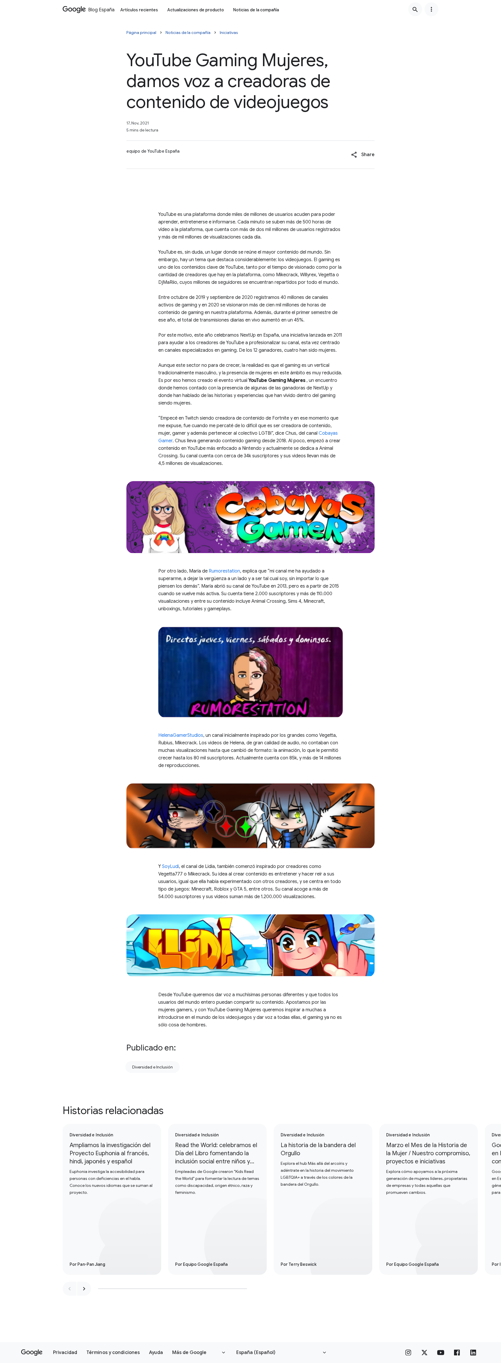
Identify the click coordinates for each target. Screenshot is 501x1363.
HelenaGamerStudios (180, 735)
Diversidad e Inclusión (152, 1067)
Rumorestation (224, 571)
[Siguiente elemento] (84, 1289)
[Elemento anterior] (70, 1289)
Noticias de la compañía (256, 9)
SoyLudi (170, 866)
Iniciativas (229, 32)
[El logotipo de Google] (32, 1352)
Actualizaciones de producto (195, 9)
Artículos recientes (139, 9)
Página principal (141, 32)
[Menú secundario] (431, 9)
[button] (362, 155)
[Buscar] (415, 9)
